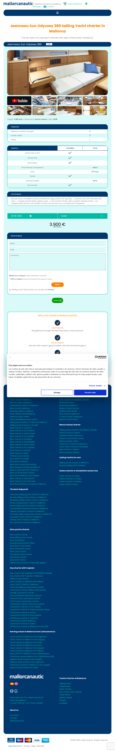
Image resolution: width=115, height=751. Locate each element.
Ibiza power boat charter (21, 554)
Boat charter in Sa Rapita (21, 439)
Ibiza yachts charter (19, 529)
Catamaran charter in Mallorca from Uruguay (30, 665)
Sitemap (40, 746)
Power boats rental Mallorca (22, 414)
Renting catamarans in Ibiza (22, 543)
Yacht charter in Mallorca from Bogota (27, 648)
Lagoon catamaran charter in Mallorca (27, 511)
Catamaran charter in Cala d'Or (24, 618)
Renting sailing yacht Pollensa (72, 465)
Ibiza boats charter (18, 557)
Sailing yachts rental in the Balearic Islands (78, 430)
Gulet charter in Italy (68, 484)
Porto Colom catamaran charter (24, 601)
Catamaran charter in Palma (22, 623)
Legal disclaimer (15, 746)
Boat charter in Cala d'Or (21, 428)
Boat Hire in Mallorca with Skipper (24, 475)
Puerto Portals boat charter (22, 472)
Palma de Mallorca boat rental (23, 419)
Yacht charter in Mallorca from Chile (26, 642)
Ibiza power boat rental (20, 546)
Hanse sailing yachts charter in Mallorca (27, 505)
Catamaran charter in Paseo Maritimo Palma (30, 609)
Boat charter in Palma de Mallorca (25, 467)
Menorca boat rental (68, 441)
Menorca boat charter (70, 424)
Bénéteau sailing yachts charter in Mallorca (29, 500)
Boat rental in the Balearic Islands (74, 400)
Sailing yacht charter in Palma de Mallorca (28, 422)
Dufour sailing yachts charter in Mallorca (28, 503)
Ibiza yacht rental (17, 551)
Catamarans (65, 686)
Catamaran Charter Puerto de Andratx (27, 604)
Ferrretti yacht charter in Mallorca (25, 522)
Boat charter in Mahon (69, 449)
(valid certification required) (28, 276)
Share (56, 300)
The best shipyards (19, 489)
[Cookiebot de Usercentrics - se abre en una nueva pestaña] (96, 357)
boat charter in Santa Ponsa (22, 433)
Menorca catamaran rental (71, 438)
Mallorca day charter (19, 578)
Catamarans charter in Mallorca (24, 405)
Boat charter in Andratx (20, 450)
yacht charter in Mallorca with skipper (27, 581)
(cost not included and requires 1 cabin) (31, 279)
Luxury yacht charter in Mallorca (24, 584)
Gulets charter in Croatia (70, 478)
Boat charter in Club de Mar (22, 478)
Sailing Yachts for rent (70, 457)
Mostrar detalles (95, 386)
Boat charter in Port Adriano (22, 447)
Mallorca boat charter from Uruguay (26, 659)
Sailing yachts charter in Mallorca (74, 462)
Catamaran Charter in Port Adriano (25, 615)
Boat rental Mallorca (68, 405)
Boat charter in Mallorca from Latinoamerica (29, 653)
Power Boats (64, 694)
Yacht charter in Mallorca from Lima (26, 645)
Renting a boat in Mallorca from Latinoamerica (32, 631)
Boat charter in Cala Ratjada (22, 442)
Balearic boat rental (68, 411)
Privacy (51, 290)
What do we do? (17, 721)
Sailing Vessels (65, 697)
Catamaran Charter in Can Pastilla (25, 607)
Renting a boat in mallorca (21, 411)
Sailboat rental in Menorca (71, 435)
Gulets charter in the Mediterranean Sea (78, 470)
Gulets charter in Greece (70, 481)
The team (14, 715)
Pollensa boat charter (19, 456)
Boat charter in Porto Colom (22, 444)
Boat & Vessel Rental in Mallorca (24, 470)
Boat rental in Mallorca (20, 408)
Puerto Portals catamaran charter (25, 598)
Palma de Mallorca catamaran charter (27, 587)
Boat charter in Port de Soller (23, 481)
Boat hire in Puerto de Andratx (23, 464)
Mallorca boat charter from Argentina (27, 662)
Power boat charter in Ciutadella (73, 446)
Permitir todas (90, 392)
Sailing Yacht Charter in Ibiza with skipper (28, 562)
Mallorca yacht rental (19, 416)
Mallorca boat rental (68, 419)
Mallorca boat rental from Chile (24, 667)
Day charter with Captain (22, 568)
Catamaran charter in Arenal (23, 612)
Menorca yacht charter (69, 432)
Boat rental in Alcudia (19, 458)
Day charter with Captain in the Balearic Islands (31, 573)
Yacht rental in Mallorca (20, 400)
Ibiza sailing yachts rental (21, 537)
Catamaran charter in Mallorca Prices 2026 (29, 626)
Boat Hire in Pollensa (19, 461)
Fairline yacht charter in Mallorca (24, 519)
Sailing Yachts (65, 683)
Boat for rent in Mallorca (20, 402)
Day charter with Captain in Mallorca (26, 576)
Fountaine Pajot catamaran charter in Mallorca (31, 514)
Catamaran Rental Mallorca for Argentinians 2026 (32, 656)
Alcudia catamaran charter (22, 592)
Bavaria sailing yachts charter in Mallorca (28, 497)
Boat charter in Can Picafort (22, 430)
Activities (63, 703)
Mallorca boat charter (69, 408)
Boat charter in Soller (19, 453)
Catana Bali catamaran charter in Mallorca (29, 508)
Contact (50, 7)
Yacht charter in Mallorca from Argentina (28, 636)
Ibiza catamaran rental (20, 548)
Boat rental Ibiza (17, 540)
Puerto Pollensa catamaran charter (26, 595)
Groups (62, 700)
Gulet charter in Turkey (69, 476)
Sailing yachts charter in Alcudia (24, 425)
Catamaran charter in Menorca (73, 444)
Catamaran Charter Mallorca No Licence (28, 590)
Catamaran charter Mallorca (23, 621)
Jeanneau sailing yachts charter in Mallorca (29, 494)
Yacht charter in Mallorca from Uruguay (27, 639)
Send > (57, 285)
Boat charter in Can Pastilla (22, 436)
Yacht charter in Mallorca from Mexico (27, 651)
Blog (33, 746)
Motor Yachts (65, 689)
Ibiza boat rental (66, 402)
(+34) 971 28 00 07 (74, 4)
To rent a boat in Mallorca (70, 416)
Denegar (57, 392)
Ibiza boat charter (18, 560)
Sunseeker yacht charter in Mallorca (26, 517)
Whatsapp (37, 7)
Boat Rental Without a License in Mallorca (28, 484)
